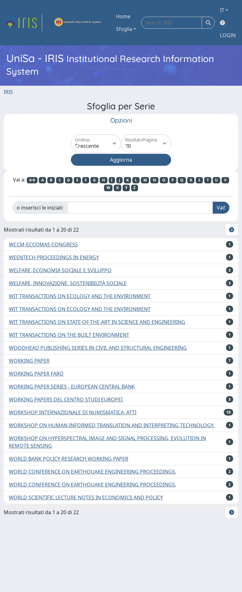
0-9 (32, 180)
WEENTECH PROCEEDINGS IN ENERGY (54, 257)
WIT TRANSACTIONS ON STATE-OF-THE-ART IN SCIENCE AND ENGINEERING (97, 322)
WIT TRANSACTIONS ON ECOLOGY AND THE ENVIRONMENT (80, 296)
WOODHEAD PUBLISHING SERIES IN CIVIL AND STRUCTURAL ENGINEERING (98, 347)
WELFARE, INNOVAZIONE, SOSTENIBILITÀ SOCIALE (68, 283)
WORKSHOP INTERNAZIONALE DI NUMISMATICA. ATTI (72, 412)
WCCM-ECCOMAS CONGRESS (43, 244)
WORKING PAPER (29, 360)
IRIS (8, 92)
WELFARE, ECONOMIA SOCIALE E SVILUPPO (60, 270)
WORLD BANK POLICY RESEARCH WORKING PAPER (68, 458)
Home (123, 16)
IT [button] (222, 10)
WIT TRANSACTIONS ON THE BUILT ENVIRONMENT (69, 334)
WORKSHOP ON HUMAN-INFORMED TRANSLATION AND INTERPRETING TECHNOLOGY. (112, 425)
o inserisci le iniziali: (40, 207)
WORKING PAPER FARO (36, 373)
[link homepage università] (77, 22)
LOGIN (228, 35)
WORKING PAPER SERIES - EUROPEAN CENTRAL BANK (72, 386)
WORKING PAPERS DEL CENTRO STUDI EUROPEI (66, 399)
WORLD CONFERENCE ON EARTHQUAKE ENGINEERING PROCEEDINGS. (92, 471)
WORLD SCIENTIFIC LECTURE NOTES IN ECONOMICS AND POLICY (86, 497)
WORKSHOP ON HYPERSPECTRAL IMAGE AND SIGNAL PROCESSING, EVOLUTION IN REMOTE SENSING (107, 442)
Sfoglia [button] (124, 29)
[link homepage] (23, 22)
